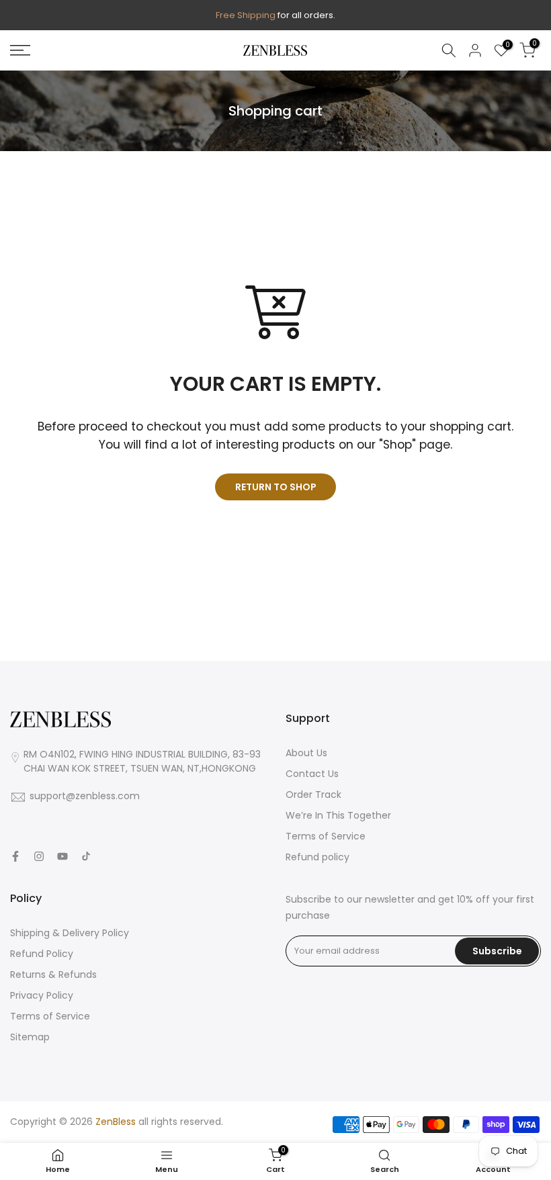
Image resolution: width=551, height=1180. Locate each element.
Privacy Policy (41, 995)
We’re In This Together (338, 815)
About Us (306, 753)
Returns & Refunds (53, 974)
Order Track (313, 794)
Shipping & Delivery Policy (69, 933)
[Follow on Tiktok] (86, 856)
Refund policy (317, 857)
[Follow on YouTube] (62, 856)
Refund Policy (41, 953)
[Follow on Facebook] (15, 856)
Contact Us (312, 773)
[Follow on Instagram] (39, 856)
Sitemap (30, 1037)
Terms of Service (326, 836)
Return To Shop (275, 487)
